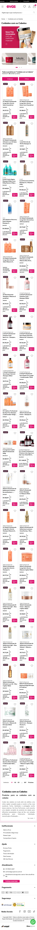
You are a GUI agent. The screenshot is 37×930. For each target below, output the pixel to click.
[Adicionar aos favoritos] (15, 85)
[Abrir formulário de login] (29, 6)
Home (3, 19)
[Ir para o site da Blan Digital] (31, 926)
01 (12, 782)
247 (25, 782)
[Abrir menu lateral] (2, 7)
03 (18, 782)
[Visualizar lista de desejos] (24, 7)
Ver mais (30, 818)
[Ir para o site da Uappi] (5, 926)
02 (15, 782)
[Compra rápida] (14, 117)
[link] (19, 830)
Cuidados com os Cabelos (15, 19)
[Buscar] (34, 12)
